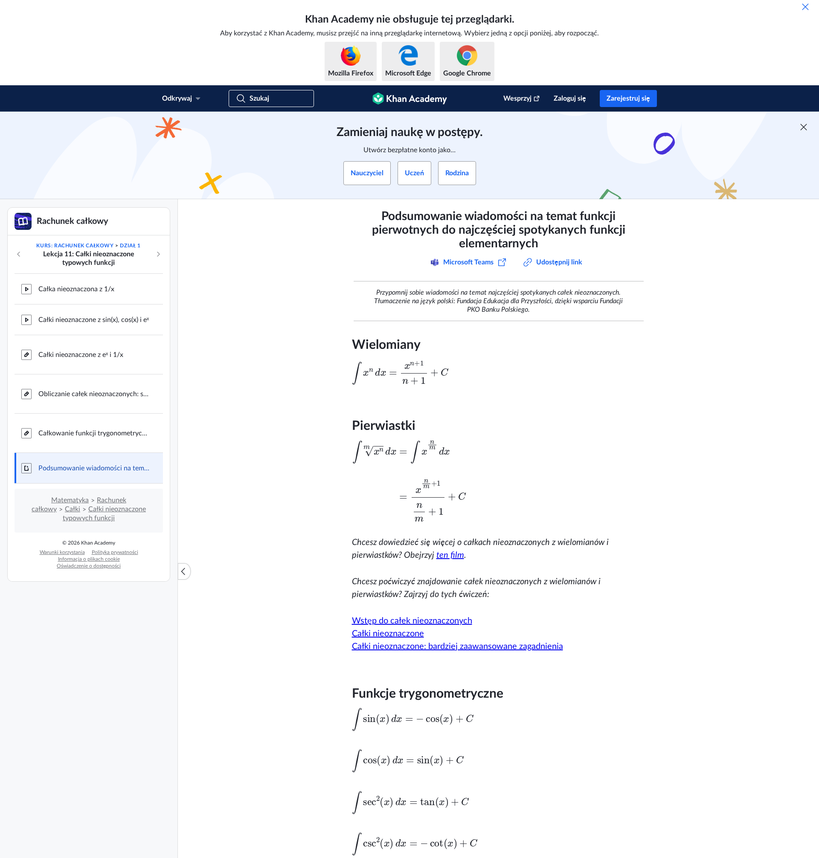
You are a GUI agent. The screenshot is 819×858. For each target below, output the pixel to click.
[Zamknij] (805, 7)
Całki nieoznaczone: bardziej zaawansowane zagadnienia (457, 646)
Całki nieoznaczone (388, 633)
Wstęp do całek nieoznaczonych (412, 621)
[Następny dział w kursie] (158, 254)
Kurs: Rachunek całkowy (74, 245)
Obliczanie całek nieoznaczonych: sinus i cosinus (93, 394)
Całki (72, 509)
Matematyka (70, 500)
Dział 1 (130, 245)
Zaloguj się (570, 98)
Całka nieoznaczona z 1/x (76, 289)
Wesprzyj (517, 98)
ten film (450, 555)
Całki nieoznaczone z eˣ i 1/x (80, 354)
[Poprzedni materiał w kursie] (19, 254)
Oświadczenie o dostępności (89, 565)
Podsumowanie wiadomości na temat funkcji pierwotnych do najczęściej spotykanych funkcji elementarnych (93, 468)
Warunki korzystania (62, 552)
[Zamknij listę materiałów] (184, 571)
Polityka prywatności (115, 552)
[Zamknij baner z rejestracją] (803, 127)
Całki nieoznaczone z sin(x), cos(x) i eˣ (93, 319)
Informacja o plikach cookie (89, 559)
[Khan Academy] (409, 98)
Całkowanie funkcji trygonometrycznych (93, 433)
